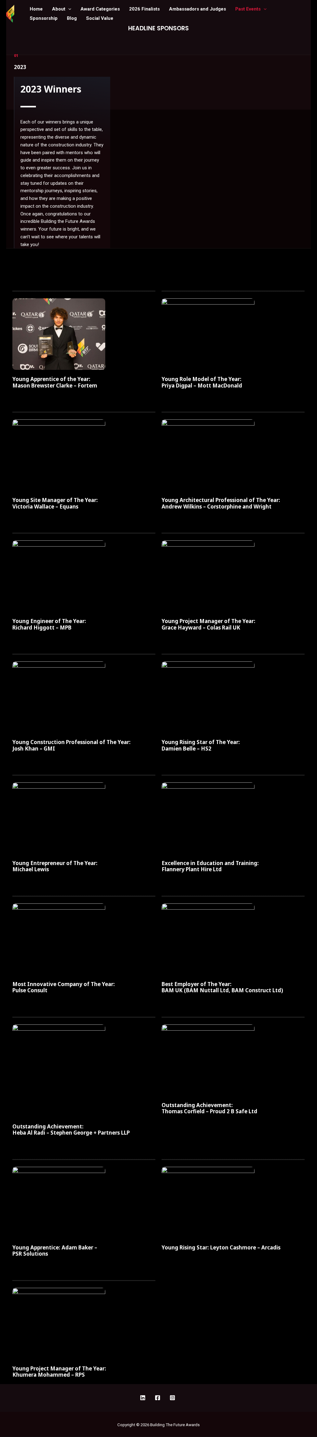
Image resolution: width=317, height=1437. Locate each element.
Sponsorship (44, 18)
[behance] (173, 1397)
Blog (72, 18)
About (58, 9)
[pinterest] (158, 1397)
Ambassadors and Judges (197, 9)
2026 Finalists (144, 9)
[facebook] (143, 1397)
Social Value (99, 18)
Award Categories (100, 9)
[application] (68, 9)
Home (36, 9)
